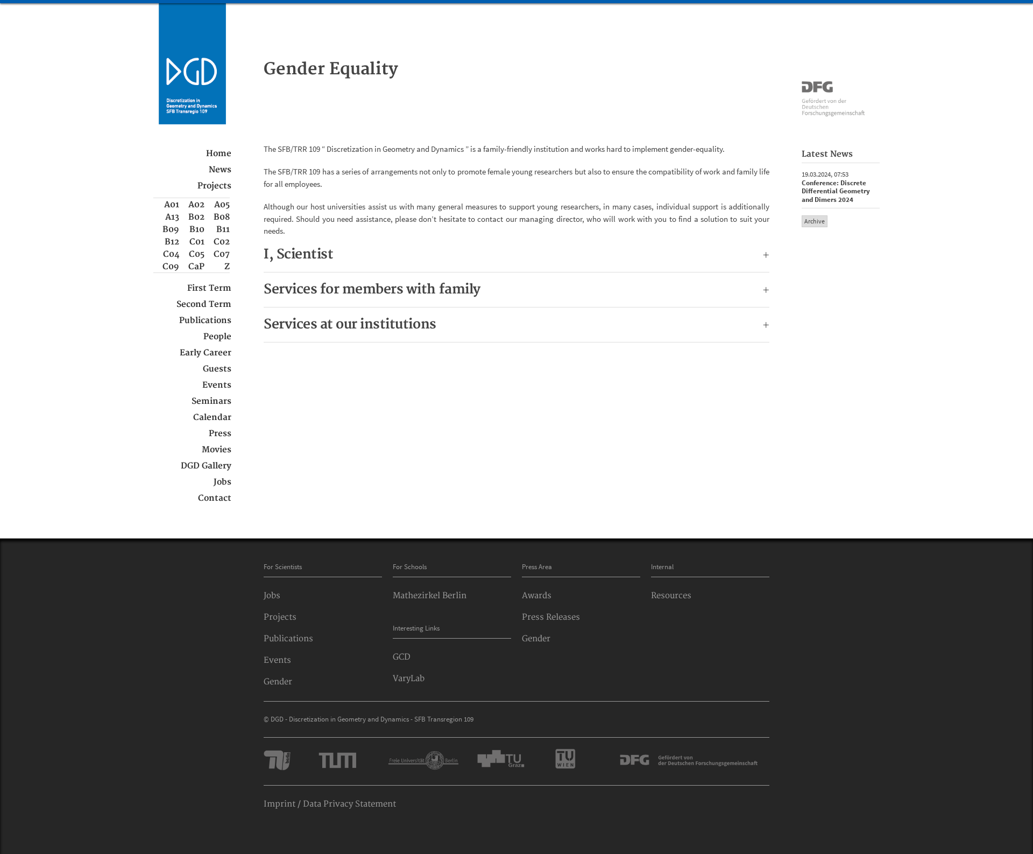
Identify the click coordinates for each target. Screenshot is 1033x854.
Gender (278, 682)
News (220, 170)
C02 (222, 242)
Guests (217, 369)
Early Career (205, 353)
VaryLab (408, 679)
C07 (222, 254)
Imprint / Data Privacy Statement (330, 804)
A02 (196, 205)
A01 (171, 205)
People (217, 337)
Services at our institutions (516, 324)
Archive (814, 221)
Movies (216, 450)
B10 (196, 230)
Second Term (203, 304)
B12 (172, 242)
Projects (214, 186)
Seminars (211, 401)
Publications (205, 321)
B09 (170, 230)
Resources (671, 596)
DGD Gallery (206, 466)
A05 (222, 205)
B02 (196, 217)
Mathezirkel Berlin (429, 596)
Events (216, 385)
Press (220, 434)
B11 (223, 230)
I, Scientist (516, 254)
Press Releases (551, 617)
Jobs (222, 482)
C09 (170, 267)
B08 (222, 217)
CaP (196, 267)
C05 (196, 254)
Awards (536, 596)
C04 (171, 254)
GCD (402, 657)
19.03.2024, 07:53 (836, 187)
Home (218, 154)
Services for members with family (516, 289)
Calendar (212, 417)
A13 (172, 217)
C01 (196, 242)
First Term (209, 288)
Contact (214, 498)
